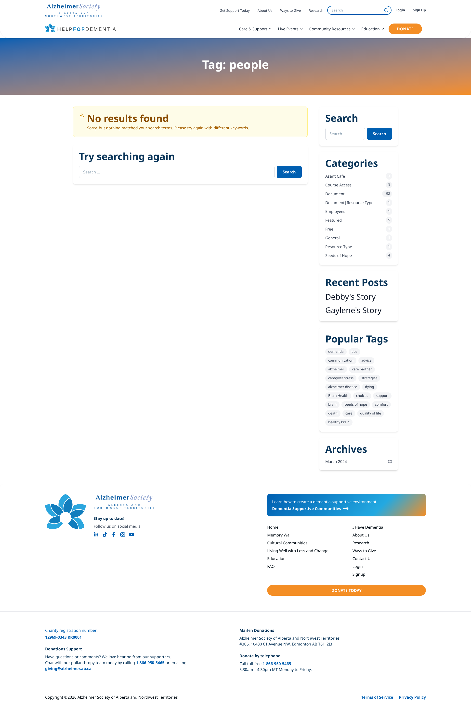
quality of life (370, 413)
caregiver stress (340, 378)
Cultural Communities (287, 543)
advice (366, 360)
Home (272, 527)
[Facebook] (113, 534)
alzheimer (336, 369)
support (382, 395)
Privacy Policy (412, 697)
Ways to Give (290, 10)
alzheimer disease (342, 387)
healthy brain (339, 422)
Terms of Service (377, 697)
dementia (336, 351)
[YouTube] (131, 534)
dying (369, 387)
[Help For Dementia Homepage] (65, 511)
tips (354, 351)
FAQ (271, 566)
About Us (265, 10)
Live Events (288, 29)
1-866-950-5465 (150, 662)
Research (316, 10)
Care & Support (253, 29)
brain (332, 404)
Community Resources (330, 29)
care (348, 413)
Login (400, 10)
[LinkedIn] (96, 534)
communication (340, 360)
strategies (369, 378)
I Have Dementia (368, 527)
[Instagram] (122, 534)
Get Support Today (235, 10)
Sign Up (419, 10)
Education (370, 29)
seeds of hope (355, 404)
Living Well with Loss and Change (297, 550)
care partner (362, 369)
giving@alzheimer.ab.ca (68, 668)
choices (362, 395)
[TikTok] (105, 534)
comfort (381, 404)
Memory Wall (279, 535)
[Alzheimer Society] (124, 502)
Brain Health (338, 395)
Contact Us (362, 558)
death (333, 413)
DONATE (405, 29)
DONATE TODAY (346, 590)
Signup (359, 574)
